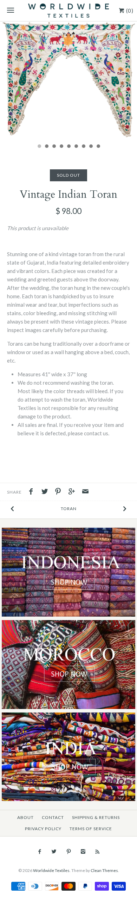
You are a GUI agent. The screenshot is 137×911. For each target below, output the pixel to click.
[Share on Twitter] (46, 492)
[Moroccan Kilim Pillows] (68, 624)
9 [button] (98, 146)
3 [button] (53, 146)
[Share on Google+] (73, 492)
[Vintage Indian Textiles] (68, 716)
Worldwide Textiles (51, 870)
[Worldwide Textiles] (68, 11)
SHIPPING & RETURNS (96, 817)
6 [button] (75, 146)
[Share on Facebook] (32, 492)
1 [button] (39, 146)
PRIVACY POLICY (43, 828)
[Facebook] (39, 851)
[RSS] (97, 851)
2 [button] (46, 146)
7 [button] (83, 146)
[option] (68, 80)
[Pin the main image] (59, 492)
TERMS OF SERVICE (91, 828)
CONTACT (53, 817)
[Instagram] (83, 851)
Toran (69, 508)
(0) (129, 10)
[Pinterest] (68, 851)
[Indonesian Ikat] (68, 531)
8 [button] (90, 146)
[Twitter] (54, 851)
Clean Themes (104, 870)
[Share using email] (85, 492)
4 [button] (61, 146)
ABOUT (25, 817)
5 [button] (68, 146)
